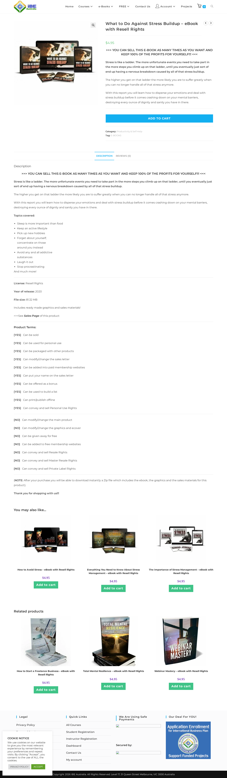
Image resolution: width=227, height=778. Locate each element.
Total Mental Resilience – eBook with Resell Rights (113, 671)
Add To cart (159, 118)
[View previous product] (205, 23)
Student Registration (80, 732)
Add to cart (46, 585)
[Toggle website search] (212, 6)
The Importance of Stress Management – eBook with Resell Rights (181, 571)
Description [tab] (104, 155)
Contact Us (73, 752)
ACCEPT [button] (38, 766)
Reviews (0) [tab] (123, 155)
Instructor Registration (81, 738)
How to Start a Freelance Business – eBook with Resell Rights (46, 673)
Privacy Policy (25, 725)
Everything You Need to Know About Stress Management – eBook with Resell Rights (113, 571)
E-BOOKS (116, 135)
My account (74, 759)
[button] (93, 25)
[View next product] (211, 23)
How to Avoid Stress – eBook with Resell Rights (45, 569)
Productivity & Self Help (129, 131)
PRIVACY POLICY (19, 766)
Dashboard (73, 745)
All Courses (73, 725)
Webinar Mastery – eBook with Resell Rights (181, 671)
